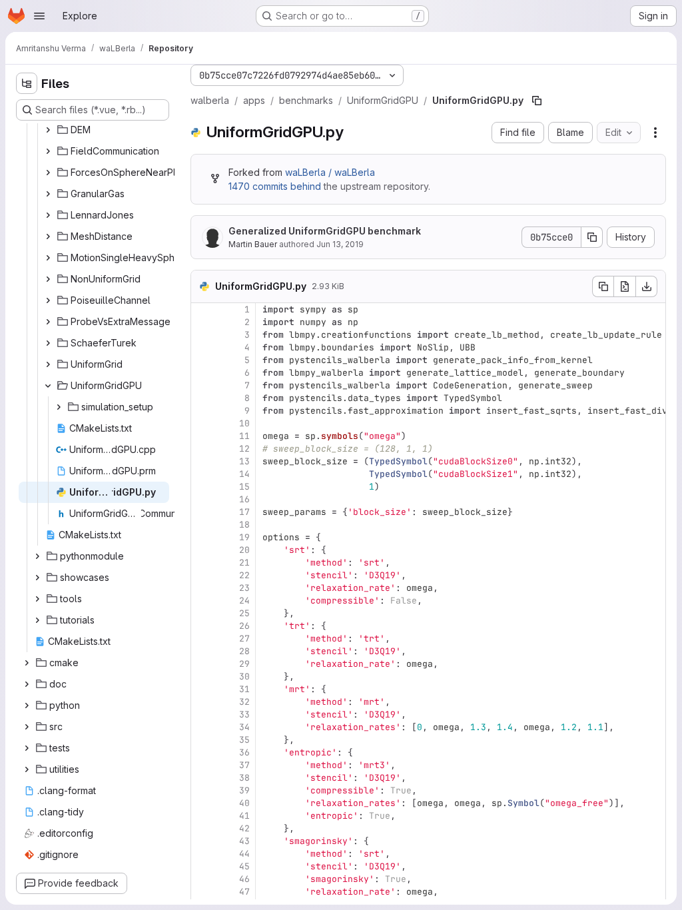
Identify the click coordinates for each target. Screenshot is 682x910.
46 (244, 879)
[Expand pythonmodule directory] (37, 556)
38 (244, 777)
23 (244, 588)
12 (244, 448)
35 (244, 739)
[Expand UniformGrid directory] (48, 364)
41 (244, 815)
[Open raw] (624, 286)
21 (244, 562)
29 (244, 664)
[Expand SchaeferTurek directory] (48, 343)
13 (244, 461)
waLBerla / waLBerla (330, 172)
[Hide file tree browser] (26, 83)
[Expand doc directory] (27, 684)
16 (244, 499)
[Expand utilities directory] (27, 769)
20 (244, 550)
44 (244, 853)
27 (244, 638)
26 (244, 626)
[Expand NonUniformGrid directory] (48, 279)
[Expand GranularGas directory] (48, 194)
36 (244, 752)
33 (244, 714)
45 (244, 866)
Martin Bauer (252, 244)
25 (244, 613)
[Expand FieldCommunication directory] (48, 151)
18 (244, 524)
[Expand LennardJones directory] (48, 215)
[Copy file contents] (602, 286)
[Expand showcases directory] (37, 578)
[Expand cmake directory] (27, 663)
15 (244, 486)
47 (244, 891)
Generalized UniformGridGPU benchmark (324, 230)
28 (244, 651)
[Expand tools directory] (37, 599)
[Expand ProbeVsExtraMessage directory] (48, 322)
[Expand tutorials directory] (37, 620)
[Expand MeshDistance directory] (48, 236)
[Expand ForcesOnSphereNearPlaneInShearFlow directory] (48, 173)
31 (244, 689)
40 (244, 803)
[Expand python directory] (27, 705)
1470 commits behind (274, 186)
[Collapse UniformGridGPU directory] (48, 386)
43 (244, 841)
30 (244, 676)
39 (244, 790)
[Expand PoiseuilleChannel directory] (48, 300)
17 (244, 512)
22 (244, 575)
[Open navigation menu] (39, 16)
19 (244, 537)
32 (244, 701)
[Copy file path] (536, 100)
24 (244, 600)
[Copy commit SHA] (592, 237)
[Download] (646, 286)
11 (244, 436)
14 (244, 474)
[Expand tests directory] (27, 748)
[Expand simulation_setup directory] (59, 407)
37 (244, 765)
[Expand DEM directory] (48, 130)
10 (244, 423)
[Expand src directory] (27, 727)
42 (244, 828)
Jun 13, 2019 (340, 244)
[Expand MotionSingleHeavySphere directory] (48, 258)
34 (244, 727)
